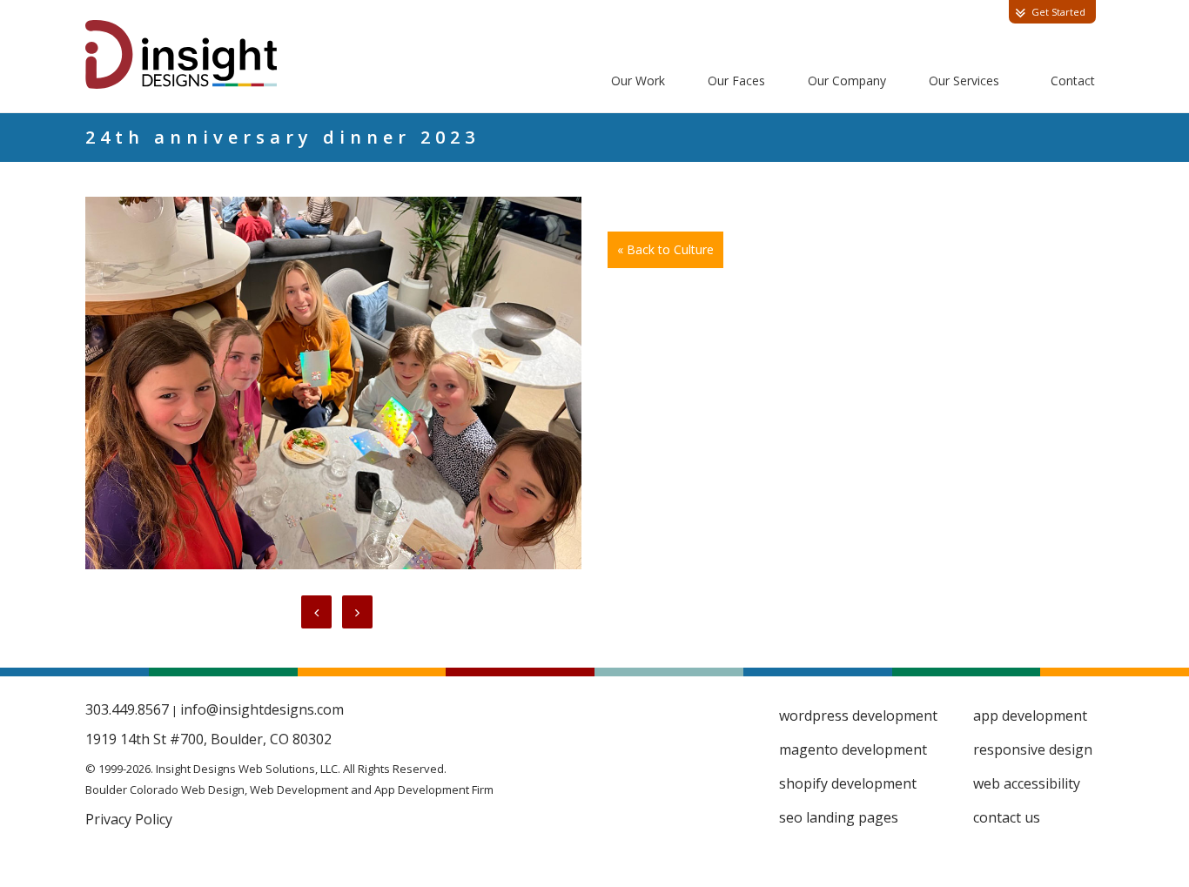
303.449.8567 (127, 709)
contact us (1006, 817)
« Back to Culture (665, 249)
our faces (736, 80)
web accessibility (1026, 783)
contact (1073, 80)
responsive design (1032, 749)
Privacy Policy (128, 819)
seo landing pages (838, 817)
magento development (853, 749)
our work (638, 80)
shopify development (848, 783)
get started (1058, 11)
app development (1030, 715)
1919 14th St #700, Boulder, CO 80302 (208, 739)
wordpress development (858, 715)
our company (847, 80)
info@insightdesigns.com (262, 709)
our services (964, 80)
